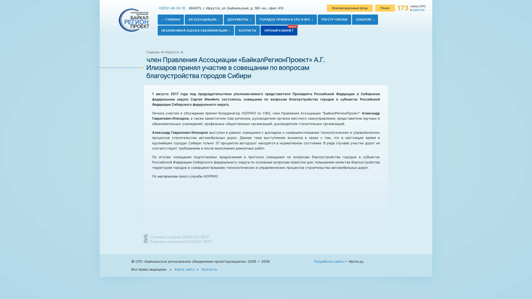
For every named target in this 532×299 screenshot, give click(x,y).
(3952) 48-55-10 (172, 8)
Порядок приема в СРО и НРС (285, 19)
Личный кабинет (278, 30)
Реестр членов (334, 19)
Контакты (247, 30)
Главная (172, 19)
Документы (238, 19)
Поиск (385, 8)
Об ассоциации (202, 19)
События (363, 19)
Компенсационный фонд (350, 8)
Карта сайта (185, 269)
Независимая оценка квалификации (194, 30)
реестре (419, 9)
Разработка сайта (329, 261)
